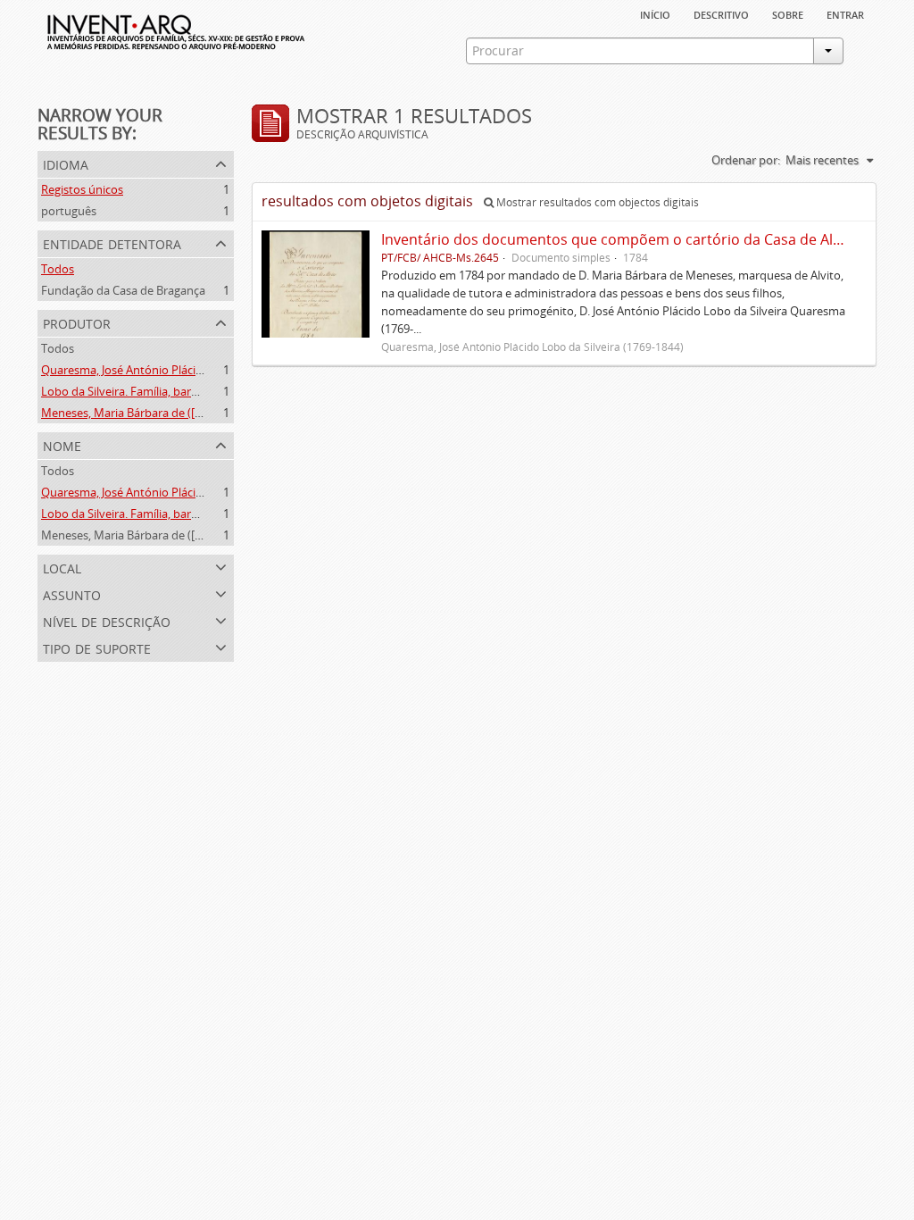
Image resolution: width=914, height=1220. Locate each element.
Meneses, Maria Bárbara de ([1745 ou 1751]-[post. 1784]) (189, 413)
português (68, 211)
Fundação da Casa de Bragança (123, 290)
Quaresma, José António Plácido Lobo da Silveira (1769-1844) (200, 370)
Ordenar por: (745, 160)
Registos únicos (82, 189)
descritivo (721, 13)
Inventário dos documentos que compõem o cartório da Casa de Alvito (619, 239)
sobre (787, 13)
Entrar (845, 13)
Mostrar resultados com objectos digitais (596, 202)
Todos (57, 269)
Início (655, 13)
